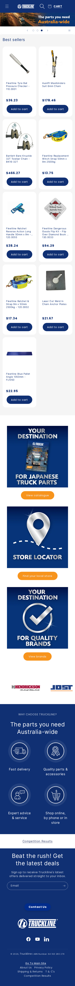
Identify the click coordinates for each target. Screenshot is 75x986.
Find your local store (37, 576)
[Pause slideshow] (71, 30)
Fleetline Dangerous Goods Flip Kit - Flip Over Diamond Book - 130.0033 (55, 231)
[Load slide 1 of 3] (33, 30)
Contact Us (38, 907)
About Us (26, 967)
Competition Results (37, 976)
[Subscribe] (64, 886)
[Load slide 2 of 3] (37, 30)
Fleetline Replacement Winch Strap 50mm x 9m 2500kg (55, 158)
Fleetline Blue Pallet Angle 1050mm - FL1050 (18, 376)
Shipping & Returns (30, 971)
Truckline (26, 954)
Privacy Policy (43, 967)
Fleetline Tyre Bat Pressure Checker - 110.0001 (18, 86)
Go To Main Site (35, 963)
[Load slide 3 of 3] (42, 30)
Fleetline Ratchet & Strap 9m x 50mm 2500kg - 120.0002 (17, 304)
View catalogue (37, 495)
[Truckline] (26, 6)
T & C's (50, 971)
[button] (7, 6)
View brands (37, 656)
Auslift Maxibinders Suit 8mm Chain (53, 84)
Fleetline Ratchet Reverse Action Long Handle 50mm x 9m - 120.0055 (18, 231)
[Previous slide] (27, 30)
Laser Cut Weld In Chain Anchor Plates (54, 302)
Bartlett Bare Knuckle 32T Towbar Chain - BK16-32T (19, 158)
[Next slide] (47, 30)
